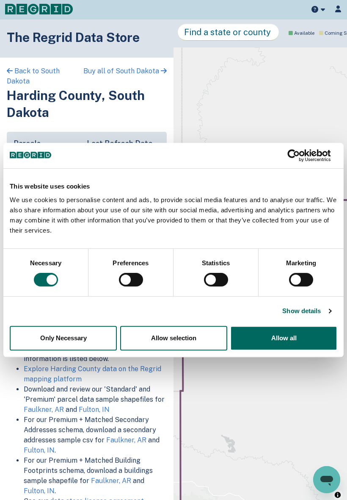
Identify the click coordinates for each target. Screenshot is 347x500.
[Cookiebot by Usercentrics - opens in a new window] (300, 155)
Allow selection (173, 338)
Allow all (284, 338)
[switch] (131, 279)
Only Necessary (63, 338)
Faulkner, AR (44, 410)
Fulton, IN (94, 410)
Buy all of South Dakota (122, 71)
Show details (301, 310)
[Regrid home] (39, 8)
